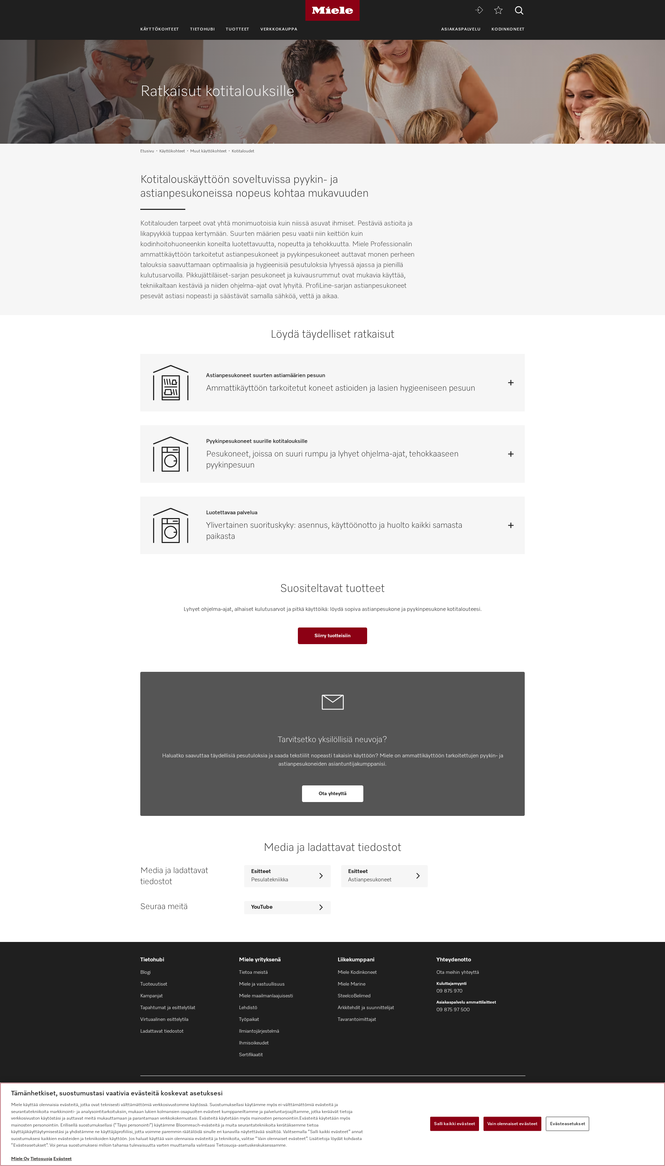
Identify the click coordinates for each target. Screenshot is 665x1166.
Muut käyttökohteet (208, 151)
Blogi (145, 972)
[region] (332, 1124)
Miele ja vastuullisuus (262, 984)
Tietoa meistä (253, 972)
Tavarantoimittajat (357, 1019)
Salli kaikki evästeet (454, 1123)
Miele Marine (351, 984)
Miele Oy (20, 1159)
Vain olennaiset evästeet (512, 1123)
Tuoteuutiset (153, 984)
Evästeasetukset (567, 1123)
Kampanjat (151, 996)
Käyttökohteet (159, 29)
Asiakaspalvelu (460, 29)
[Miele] (332, 10)
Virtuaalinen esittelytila (164, 1019)
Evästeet (62, 1159)
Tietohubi (202, 29)
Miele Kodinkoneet (357, 972)
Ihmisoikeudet (254, 1043)
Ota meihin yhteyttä (457, 972)
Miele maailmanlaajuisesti (266, 996)
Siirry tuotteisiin (332, 635)
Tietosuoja (41, 1159)
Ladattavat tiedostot (162, 1031)
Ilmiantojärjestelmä (259, 1031)
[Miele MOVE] (479, 10)
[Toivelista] (498, 10)
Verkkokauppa (278, 29)
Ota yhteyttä (333, 793)
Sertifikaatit (251, 1054)
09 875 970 (449, 991)
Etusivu (147, 151)
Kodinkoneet (508, 29)
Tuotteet (237, 29)
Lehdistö (248, 1007)
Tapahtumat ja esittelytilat (167, 1007)
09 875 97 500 (453, 1009)
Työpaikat (249, 1019)
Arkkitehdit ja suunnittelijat (366, 1007)
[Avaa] (510, 382)
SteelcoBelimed (354, 996)
